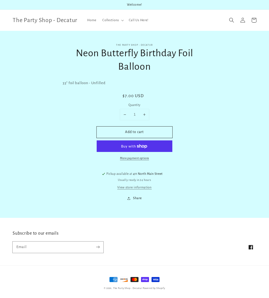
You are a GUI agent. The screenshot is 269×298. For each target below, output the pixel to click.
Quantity (134, 105)
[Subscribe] (97, 247)
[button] (112, 20)
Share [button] (137, 198)
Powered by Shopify (154, 288)
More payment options (134, 158)
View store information (134, 187)
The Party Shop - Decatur (127, 288)
